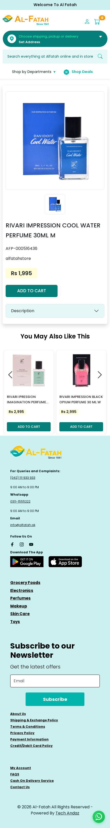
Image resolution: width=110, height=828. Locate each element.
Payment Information (29, 739)
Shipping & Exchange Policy (34, 720)
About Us (18, 714)
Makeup (18, 606)
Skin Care (20, 613)
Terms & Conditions (27, 726)
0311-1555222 (20, 501)
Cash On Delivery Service (32, 780)
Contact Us (20, 787)
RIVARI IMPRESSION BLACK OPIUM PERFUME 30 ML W (81, 399)
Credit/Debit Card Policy (31, 746)
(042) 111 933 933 (22, 478)
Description (22, 311)
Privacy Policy (22, 733)
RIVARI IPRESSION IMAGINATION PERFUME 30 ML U (26, 399)
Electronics (21, 590)
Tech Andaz (67, 813)
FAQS (14, 774)
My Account (20, 768)
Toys (15, 621)
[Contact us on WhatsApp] (99, 817)
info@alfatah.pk (22, 525)
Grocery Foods (25, 582)
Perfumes (20, 598)
